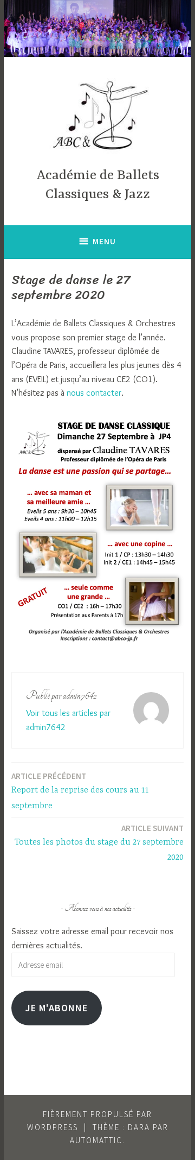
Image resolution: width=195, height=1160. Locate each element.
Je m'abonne (56, 1007)
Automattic (96, 1140)
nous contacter (94, 393)
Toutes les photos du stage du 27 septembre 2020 (99, 843)
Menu (104, 241)
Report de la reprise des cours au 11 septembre (80, 791)
